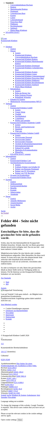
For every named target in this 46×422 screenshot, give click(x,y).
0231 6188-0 (18, 383)
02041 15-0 (11, 370)
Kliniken (9, 47)
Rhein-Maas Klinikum (23, 87)
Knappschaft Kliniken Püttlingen (27, 80)
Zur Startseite (6, 278)
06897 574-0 (13, 391)
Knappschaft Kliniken (9, 41)
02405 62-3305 (14, 393)
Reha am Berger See (22, 93)
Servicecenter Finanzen (23, 142)
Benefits (13, 188)
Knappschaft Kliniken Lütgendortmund (29, 76)
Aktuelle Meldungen (18, 201)
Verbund (9, 104)
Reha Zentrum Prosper (23, 95)
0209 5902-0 (21, 376)
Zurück (13, 49)
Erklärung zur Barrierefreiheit (17, 311)
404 (7, 284)
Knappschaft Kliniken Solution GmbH (24, 133)
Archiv (13, 207)
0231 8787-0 (11, 380)
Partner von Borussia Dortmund (27, 169)
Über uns (18, 131)
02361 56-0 (17, 389)
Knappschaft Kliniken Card (20, 161)
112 (2, 344)
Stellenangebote (16, 184)
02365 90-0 (9, 385)
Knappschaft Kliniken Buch (20, 177)
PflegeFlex (19, 152)
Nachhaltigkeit (20, 116)
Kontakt (13, 190)
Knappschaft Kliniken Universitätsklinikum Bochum (26, 56)
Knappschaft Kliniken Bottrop (26, 59)
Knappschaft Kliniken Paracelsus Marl (29, 78)
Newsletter (10, 313)
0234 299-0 (12, 368)
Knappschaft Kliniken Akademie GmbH (25, 123)
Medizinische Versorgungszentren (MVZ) (25, 102)
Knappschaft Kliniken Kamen (26, 72)
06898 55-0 (13, 387)
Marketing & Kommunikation (26, 150)
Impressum (10, 315)
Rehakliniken (15, 89)
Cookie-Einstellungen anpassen (17, 308)
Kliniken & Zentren (17, 99)
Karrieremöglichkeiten (18, 186)
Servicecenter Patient (23, 140)
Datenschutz (10, 317)
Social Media (15, 205)
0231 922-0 (13, 374)
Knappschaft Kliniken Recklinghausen (29, 83)
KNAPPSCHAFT (12, 32)
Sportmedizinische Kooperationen (23, 163)
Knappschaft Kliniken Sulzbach (27, 85)
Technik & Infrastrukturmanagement (28, 144)
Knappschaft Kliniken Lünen (26, 74)
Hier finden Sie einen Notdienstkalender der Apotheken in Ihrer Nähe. (19, 365)
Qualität (18, 114)
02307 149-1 (11, 378)
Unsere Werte (20, 112)
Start (7, 282)
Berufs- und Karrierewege (25, 127)
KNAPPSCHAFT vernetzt (20, 154)
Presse (8, 196)
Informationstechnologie (24, 146)
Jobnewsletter (15, 192)
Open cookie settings (9, 420)
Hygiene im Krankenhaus (19, 175)
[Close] (2, 338)
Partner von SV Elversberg (25, 171)
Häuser (13, 51)
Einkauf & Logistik (22, 148)
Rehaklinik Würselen (23, 97)
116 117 (4, 352)
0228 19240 (5, 360)
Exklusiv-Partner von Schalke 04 (27, 167)
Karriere (9, 180)
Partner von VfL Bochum (24, 173)
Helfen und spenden (22, 121)
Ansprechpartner (16, 203)
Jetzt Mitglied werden (9, 305)
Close (20, 420)
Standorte (18, 129)
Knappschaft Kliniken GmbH (21, 108)
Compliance (19, 118)
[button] (3, 395)
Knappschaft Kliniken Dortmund (27, 66)
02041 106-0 (18, 372)
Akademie (14, 194)
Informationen (11, 156)
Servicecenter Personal (23, 137)
